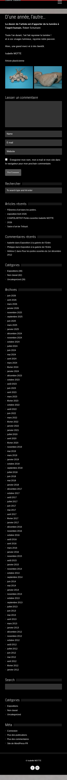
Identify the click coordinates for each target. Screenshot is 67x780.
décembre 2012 (14, 632)
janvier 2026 (13, 308)
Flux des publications (17, 735)
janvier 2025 (13, 329)
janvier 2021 (13, 430)
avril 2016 (11, 543)
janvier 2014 (13, 590)
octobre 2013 (13, 598)
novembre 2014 (14, 569)
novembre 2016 (14, 531)
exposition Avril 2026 (17, 214)
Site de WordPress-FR (17, 743)
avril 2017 (11, 514)
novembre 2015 (14, 556)
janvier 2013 (13, 627)
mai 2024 (11, 354)
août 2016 (12, 539)
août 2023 (12, 384)
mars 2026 (12, 304)
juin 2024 (11, 350)
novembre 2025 (14, 312)
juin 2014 (11, 581)
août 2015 (12, 560)
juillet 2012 (12, 649)
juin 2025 (11, 321)
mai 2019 (11, 451)
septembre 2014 (15, 577)
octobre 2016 (13, 535)
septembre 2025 (15, 316)
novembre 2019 (14, 447)
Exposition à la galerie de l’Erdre (35, 243)
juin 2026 (11, 295)
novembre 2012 (14, 636)
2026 (9, 222)
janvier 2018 (13, 485)
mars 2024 (12, 363)
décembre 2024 (14, 333)
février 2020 (12, 443)
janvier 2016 (13, 552)
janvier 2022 (13, 426)
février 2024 (12, 367)
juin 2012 (11, 653)
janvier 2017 (13, 522)
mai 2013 (11, 615)
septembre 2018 (15, 468)
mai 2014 (11, 585)
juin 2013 (11, 611)
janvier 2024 (13, 371)
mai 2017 (11, 510)
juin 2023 (11, 388)
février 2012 (12, 665)
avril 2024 (11, 359)
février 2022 (12, 422)
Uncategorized (14, 279)
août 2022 (12, 409)
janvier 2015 (13, 564)
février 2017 (12, 518)
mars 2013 (12, 623)
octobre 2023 (13, 380)
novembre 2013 (14, 594)
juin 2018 (11, 476)
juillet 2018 (12, 472)
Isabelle (11, 243)
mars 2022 (12, 417)
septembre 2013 (15, 602)
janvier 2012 (13, 670)
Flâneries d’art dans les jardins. (21, 210)
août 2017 (12, 497)
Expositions (12, 271)
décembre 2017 (14, 489)
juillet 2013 (12, 606)
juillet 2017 (12, 501)
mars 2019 (12, 455)
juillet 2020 (12, 434)
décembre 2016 (14, 527)
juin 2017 (11, 506)
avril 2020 (11, 438)
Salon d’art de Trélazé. (17, 226)
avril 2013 (11, 619)
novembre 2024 (14, 338)
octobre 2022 (13, 405)
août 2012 (12, 644)
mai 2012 (11, 657)
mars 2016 (12, 548)
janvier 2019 (13, 459)
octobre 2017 (13, 493)
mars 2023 (12, 396)
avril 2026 (11, 300)
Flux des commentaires (18, 739)
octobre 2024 (13, 342)
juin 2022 (11, 413)
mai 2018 (11, 480)
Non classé (12, 275)
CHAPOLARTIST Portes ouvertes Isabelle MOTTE (30, 218)
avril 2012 (11, 661)
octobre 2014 (13, 573)
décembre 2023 (14, 375)
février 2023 (12, 401)
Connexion (12, 731)
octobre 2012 (13, 640)
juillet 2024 (12, 346)
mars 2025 (12, 325)
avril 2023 (11, 392)
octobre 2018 (13, 464)
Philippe (11, 247)
